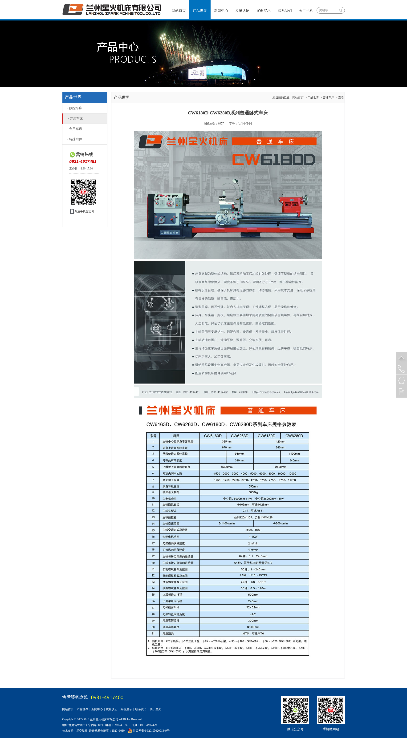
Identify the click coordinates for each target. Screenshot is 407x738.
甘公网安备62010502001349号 (151, 730)
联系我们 (285, 10)
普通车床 (75, 118)
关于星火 (155, 709)
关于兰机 (306, 10)
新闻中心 (221, 10)
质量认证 (242, 10)
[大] (240, 123)
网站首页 (179, 10)
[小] (249, 123)
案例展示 (263, 10)
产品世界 (200, 10)
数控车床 (74, 108)
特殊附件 (74, 139)
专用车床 (74, 129)
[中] (244, 123)
